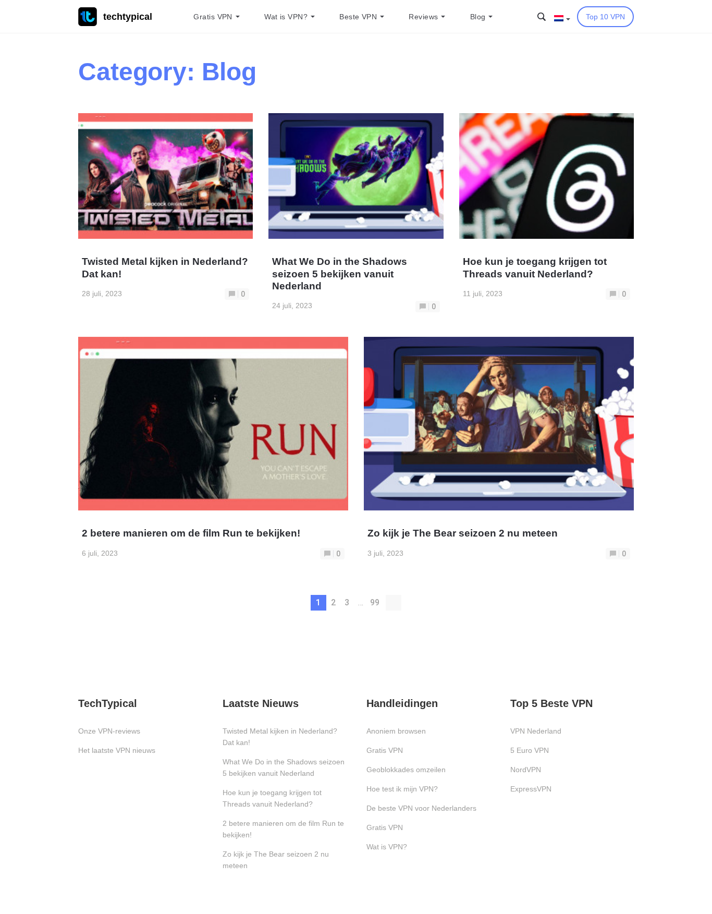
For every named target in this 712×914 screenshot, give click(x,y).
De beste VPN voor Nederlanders (421, 808)
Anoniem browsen (396, 731)
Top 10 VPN (605, 17)
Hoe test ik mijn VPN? (402, 789)
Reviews (423, 17)
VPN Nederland (535, 731)
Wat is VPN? (286, 17)
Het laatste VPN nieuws (116, 750)
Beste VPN (358, 17)
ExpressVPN (530, 789)
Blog (478, 17)
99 (374, 602)
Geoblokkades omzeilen (406, 769)
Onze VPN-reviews (109, 731)
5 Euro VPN (529, 750)
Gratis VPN (212, 17)
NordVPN (525, 769)
